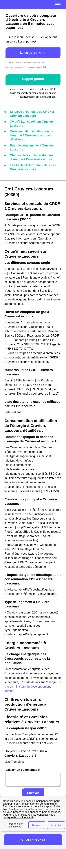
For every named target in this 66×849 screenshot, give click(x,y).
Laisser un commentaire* (23, 769)
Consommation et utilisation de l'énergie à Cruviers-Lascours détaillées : (31, 135)
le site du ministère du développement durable (32, 686)
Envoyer (33, 792)
